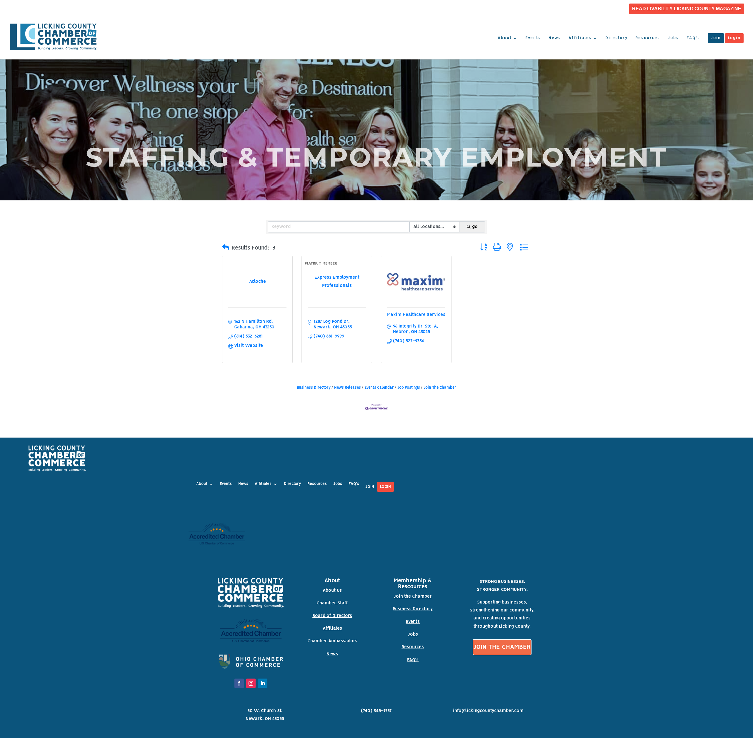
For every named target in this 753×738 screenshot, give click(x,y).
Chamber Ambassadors (332, 641)
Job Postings (408, 388)
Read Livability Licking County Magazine (686, 8)
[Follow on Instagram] (251, 683)
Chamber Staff (332, 603)
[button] (225, 248)
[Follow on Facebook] (239, 683)
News (555, 38)
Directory (616, 38)
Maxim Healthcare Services (416, 315)
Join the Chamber (413, 596)
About (505, 38)
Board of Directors (332, 616)
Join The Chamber (440, 388)
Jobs (673, 38)
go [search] (475, 227)
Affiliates (580, 38)
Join (716, 38)
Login (734, 38)
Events (533, 38)
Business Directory (314, 388)
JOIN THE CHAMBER (502, 647)
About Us (332, 590)
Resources (647, 38)
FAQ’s (693, 38)
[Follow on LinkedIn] (262, 683)
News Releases (347, 388)
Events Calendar (379, 388)
